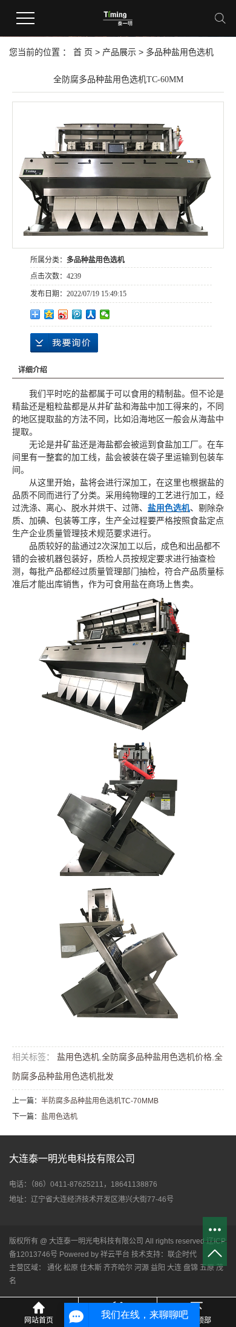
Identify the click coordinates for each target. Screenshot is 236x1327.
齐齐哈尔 (118, 1268)
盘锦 (190, 1268)
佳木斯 (91, 1268)
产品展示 (119, 52)
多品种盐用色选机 (180, 52)
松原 (71, 1268)
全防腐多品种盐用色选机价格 (157, 1057)
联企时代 (182, 1254)
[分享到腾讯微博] (77, 314)
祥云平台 (114, 1254)
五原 (207, 1268)
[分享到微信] (105, 314)
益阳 (158, 1268)
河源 (141, 1268)
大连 (174, 1268)
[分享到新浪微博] (63, 314)
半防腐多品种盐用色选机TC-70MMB (100, 1101)
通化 (54, 1268)
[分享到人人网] (91, 314)
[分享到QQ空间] (49, 314)
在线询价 (64, 342)
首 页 (83, 52)
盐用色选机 (76, 1057)
